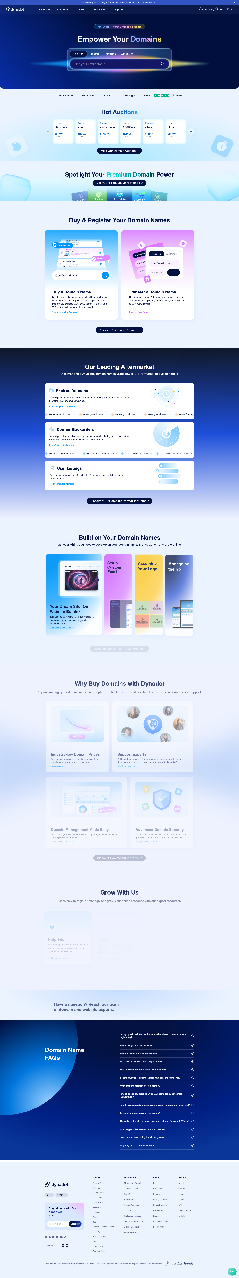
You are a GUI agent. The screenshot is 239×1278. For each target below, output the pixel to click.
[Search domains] (163, 64)
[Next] (191, 131)
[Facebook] (46, 1237)
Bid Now (63, 143)
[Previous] (48, 131)
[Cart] (229, 9)
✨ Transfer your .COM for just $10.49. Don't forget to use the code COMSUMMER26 (118, 2)
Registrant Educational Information (119, 1264)
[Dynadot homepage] (15, 9)
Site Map (182, 1199)
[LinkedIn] (53, 1237)
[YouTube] (61, 1237)
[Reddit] (65, 1237)
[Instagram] (50, 1237)
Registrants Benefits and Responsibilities (147, 1264)
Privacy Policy (90, 1264)
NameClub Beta (131, 1232)
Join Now (75, 1224)
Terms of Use (100, 1264)
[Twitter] (57, 1237)
